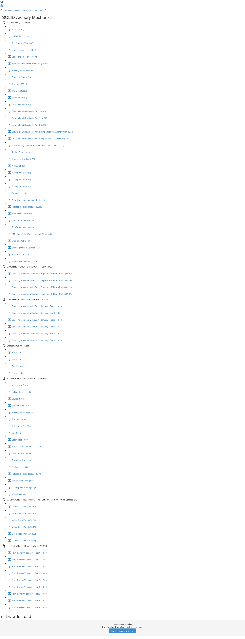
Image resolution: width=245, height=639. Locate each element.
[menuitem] (1, 6)
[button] (1, 2)
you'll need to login (134, 627)
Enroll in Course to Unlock (122, 630)
